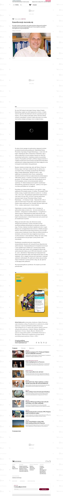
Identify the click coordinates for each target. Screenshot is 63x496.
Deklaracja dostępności (23, 471)
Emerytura (27, 350)
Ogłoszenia (32, 467)
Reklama (31, 466)
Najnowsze (31, 348)
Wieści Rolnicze (43, 472)
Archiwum (32, 469)
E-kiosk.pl (41, 466)
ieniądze (35, 5)
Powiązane (14, 348)
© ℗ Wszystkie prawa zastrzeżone (22, 341)
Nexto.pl (41, 468)
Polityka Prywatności (23, 466)
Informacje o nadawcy (23, 469)
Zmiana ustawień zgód (23, 467)
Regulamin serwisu (23, 468)
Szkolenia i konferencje (16, 477)
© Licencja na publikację (20, 340)
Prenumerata (32, 468)
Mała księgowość (43, 469)
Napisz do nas (15, 468)
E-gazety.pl (42, 467)
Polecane (23, 348)
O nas (13, 466)
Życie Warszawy (43, 473)
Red (16, 106)
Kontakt (13, 467)
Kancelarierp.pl (42, 471)
